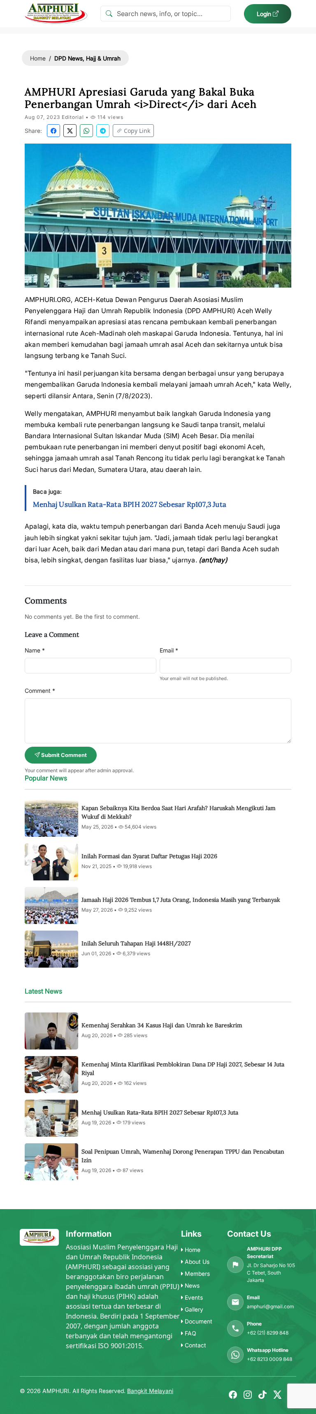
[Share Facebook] (53, 130)
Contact (194, 1345)
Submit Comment (63, 755)
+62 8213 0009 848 (269, 1359)
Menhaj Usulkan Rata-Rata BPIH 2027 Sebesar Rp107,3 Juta (129, 504)
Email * (169, 650)
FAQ (189, 1333)
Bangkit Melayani (150, 1390)
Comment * (40, 690)
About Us (196, 1261)
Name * (35, 650)
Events (193, 1297)
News (191, 1285)
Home (38, 58)
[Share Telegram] (102, 130)
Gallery (193, 1309)
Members (196, 1273)
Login (265, 13)
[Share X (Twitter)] (70, 130)
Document (197, 1321)
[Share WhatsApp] (86, 130)
